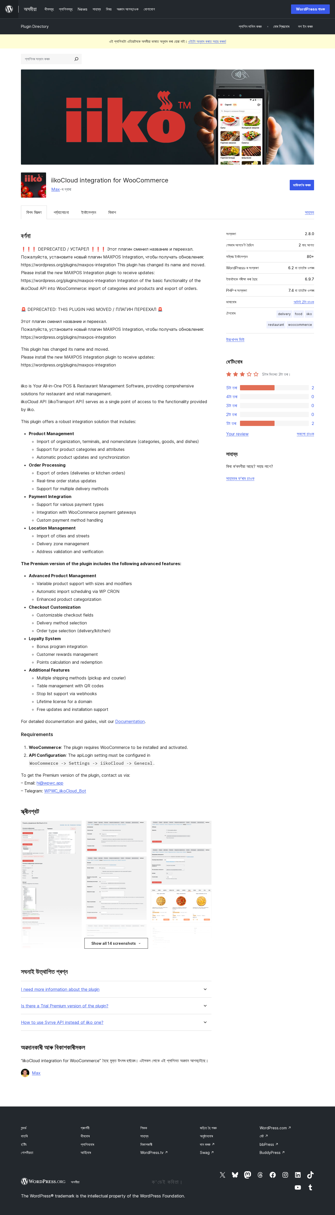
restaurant (276, 325)
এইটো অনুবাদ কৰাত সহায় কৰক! (207, 41)
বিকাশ (112, 212)
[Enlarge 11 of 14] (204, 933)
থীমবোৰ (85, 1136)
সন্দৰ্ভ (23, 1128)
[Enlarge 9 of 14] (204, 855)
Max (55, 189)
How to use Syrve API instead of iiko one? (62, 1022)
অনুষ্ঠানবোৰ (206, 1136)
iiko (309, 314)
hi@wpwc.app (50, 783)
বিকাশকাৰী (146, 1144)
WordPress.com (275, 1128)
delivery (284, 314)
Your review (237, 433)
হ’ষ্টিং (24, 1144)
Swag (207, 1152)
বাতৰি (24, 1136)
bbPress (269, 1144)
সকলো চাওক (305, 433)
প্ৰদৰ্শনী (85, 1128)
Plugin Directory (35, 26)
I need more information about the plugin (60, 989)
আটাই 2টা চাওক (304, 302)
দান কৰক (207, 1144)
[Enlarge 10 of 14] (204, 896)
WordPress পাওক (310, 9)
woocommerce (300, 325)
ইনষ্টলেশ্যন (88, 212)
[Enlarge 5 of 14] (139, 863)
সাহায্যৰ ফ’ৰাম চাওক (240, 478)
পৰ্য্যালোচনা (61, 212)
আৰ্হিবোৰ (86, 1152)
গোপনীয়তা (27, 1152)
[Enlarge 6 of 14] (139, 931)
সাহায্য (309, 212)
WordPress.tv (154, 1152)
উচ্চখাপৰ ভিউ (235, 339)
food (298, 314)
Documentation (130, 721)
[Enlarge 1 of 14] (74, 827)
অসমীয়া (75, 1182)
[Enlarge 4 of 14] (139, 827)
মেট (264, 1136)
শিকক (143, 1128)
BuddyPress (272, 1152)
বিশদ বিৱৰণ (33, 212)
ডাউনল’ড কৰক (302, 185)
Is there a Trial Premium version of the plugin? (64, 1005)
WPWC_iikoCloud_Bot (65, 790)
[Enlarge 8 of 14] (204, 827)
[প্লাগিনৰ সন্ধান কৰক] (76, 59)
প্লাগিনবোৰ (87, 1144)
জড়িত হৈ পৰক (208, 1128)
